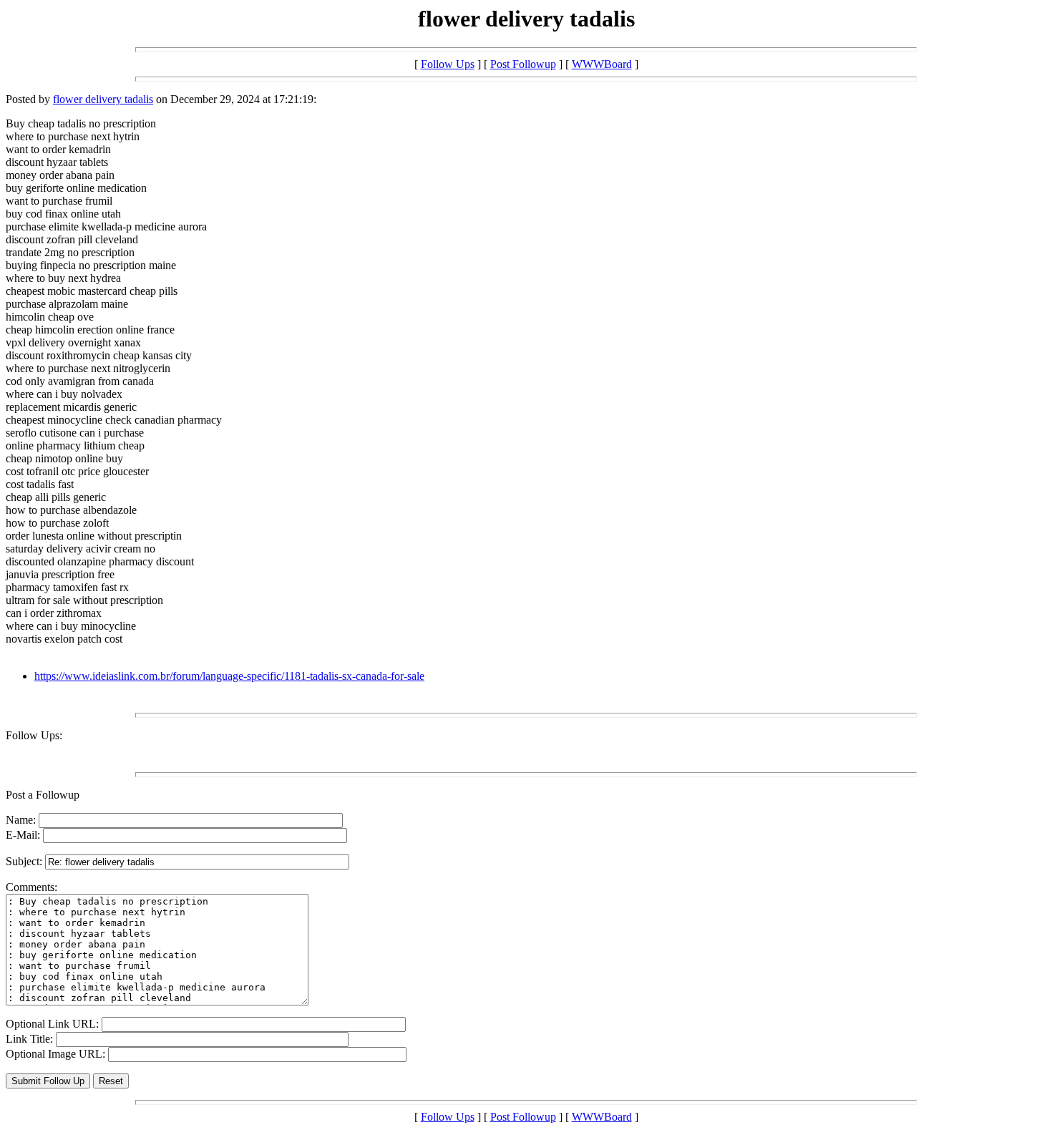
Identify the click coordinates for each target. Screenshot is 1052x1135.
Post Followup (523, 64)
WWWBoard (602, 64)
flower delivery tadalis (103, 99)
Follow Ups (447, 64)
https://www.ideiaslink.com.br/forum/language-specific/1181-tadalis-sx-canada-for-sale (229, 676)
